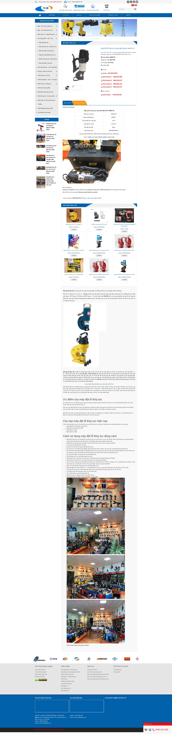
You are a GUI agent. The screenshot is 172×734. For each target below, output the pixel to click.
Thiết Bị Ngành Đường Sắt (45, 108)
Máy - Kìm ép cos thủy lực (45, 26)
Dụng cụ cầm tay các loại (45, 71)
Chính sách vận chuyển (40, 672)
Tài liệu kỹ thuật (117, 669)
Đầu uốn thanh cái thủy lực (46, 50)
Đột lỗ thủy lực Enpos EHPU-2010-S (74, 250)
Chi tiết (74, 229)
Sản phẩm (66, 15)
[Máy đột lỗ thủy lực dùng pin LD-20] (99, 241)
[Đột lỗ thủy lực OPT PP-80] (99, 215)
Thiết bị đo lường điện (44, 88)
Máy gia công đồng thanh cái (47, 55)
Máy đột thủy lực (43, 42)
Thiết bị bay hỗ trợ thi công (67, 681)
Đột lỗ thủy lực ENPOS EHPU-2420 (124, 250)
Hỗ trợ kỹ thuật (113, 15)
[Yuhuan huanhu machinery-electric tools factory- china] (50, 658)
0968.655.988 (161, 729)
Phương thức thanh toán (41, 674)
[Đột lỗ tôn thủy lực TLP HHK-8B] (74, 265)
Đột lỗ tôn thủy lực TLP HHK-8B (74, 274)
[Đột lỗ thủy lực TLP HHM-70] (74, 215)
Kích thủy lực (64, 679)
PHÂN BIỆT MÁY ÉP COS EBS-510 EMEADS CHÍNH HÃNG (51, 137)
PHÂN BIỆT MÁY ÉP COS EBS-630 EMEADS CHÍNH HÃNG (51, 126)
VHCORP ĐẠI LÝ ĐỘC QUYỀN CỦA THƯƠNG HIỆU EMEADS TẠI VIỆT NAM (50, 159)
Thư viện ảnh (117, 672)
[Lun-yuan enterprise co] (39, 658)
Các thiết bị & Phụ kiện (44, 112)
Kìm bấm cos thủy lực (66, 683)
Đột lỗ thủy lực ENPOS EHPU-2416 (99, 274)
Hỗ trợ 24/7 (106, 10)
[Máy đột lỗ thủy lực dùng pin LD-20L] (124, 265)
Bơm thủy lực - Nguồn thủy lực (46, 34)
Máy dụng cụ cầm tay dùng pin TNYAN (70, 672)
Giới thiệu (52, 15)
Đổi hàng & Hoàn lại (40, 676)
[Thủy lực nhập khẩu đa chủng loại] (134, 658)
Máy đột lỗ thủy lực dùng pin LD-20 (99, 250)
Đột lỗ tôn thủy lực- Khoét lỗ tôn (48, 59)
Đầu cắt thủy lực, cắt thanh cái (47, 46)
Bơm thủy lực (64, 686)
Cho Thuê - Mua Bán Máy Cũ (94, 672)
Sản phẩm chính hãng (65, 10)
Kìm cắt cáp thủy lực (66, 688)
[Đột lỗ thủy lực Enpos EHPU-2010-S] (74, 241)
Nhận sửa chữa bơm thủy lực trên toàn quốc (98, 674)
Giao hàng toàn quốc (93, 10)
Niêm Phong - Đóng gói (44, 83)
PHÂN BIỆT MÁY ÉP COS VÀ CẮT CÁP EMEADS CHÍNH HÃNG (51, 170)
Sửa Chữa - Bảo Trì (92, 669)
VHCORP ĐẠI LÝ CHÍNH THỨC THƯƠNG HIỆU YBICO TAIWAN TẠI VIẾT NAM (51, 181)
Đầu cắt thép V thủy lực (45, 63)
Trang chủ (63, 38)
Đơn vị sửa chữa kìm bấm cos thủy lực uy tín (98, 679)
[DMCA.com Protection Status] (41, 680)
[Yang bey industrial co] (73, 658)
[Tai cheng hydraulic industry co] (61, 658)
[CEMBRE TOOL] (119, 658)
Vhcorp (87, 645)
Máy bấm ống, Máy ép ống (45, 92)
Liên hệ (128, 15)
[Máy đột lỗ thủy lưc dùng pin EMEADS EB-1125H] (124, 215)
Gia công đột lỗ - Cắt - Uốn (45, 38)
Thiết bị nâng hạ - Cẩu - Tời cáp (47, 79)
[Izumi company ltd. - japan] (83, 658)
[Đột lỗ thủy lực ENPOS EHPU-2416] (99, 265)
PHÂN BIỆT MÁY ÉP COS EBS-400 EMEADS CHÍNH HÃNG (51, 148)
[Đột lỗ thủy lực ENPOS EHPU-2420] (124, 241)
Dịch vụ (79, 15)
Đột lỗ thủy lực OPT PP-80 (99, 224)
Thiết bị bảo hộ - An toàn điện (46, 96)
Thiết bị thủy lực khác (44, 75)
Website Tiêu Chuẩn (79, 10)
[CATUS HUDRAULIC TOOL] (100, 658)
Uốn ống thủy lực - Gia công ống (47, 67)
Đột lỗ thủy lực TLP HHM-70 (74, 224)
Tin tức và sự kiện (94, 15)
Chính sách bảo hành (40, 669)
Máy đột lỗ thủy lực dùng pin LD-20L (124, 274)
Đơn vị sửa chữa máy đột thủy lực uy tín (97, 676)
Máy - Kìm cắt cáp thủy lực (45, 30)
